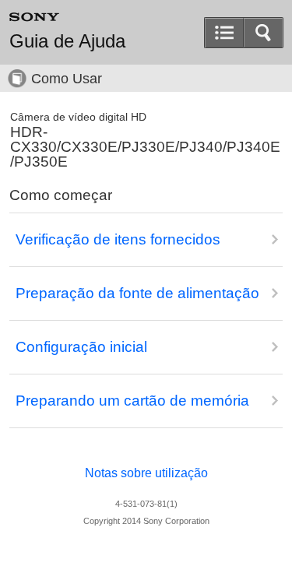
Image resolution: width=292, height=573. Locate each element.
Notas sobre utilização (146, 473)
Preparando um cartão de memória (132, 400)
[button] (263, 32)
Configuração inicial (81, 347)
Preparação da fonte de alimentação (137, 293)
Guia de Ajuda (67, 41)
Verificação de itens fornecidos (118, 239)
